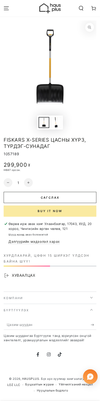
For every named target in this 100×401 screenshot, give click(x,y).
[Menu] (6, 8)
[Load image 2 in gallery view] (56, 122)
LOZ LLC (13, 385)
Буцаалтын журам (39, 384)
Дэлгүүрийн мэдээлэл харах (34, 241)
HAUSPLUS (30, 379)
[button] (81, 8)
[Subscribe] (93, 325)
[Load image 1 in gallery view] (44, 122)
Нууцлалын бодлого (52, 390)
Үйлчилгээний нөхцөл (76, 384)
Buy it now (50, 211)
